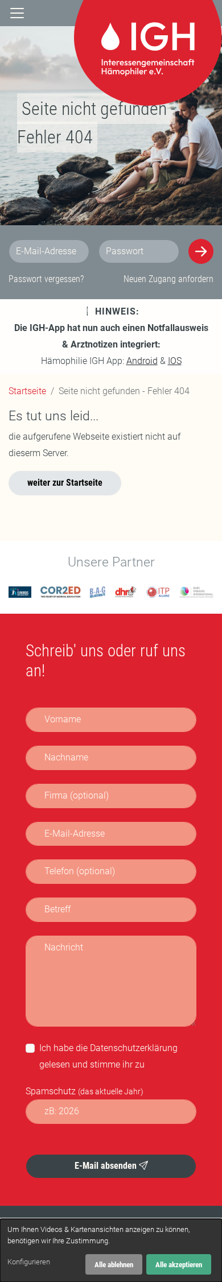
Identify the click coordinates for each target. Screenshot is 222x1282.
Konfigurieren (28, 1262)
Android (142, 360)
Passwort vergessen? (46, 279)
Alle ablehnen (113, 1264)
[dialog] (111, 1250)
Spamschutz (84, 1091)
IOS (175, 360)
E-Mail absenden (107, 1165)
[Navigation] (17, 13)
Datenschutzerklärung (134, 1048)
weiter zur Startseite (64, 482)
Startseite (27, 391)
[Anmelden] (200, 251)
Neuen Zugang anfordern (168, 279)
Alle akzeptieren (178, 1264)
